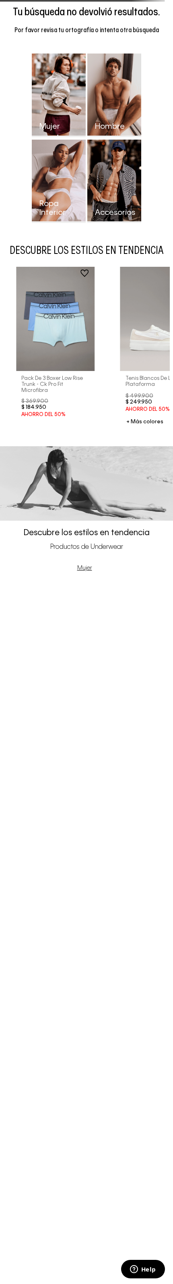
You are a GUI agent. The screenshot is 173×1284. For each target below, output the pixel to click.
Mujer (84, 568)
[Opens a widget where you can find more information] (143, 1270)
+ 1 (145, 422)
